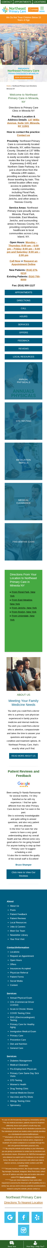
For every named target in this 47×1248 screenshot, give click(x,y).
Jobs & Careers (17, 926)
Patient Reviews (18, 918)
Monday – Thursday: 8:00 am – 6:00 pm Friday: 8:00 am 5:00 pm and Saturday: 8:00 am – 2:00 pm (23, 249)
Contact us (23, 135)
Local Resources (18, 922)
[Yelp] (37, 1217)
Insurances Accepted (20, 968)
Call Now (15, 261)
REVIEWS (24, 348)
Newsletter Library (19, 935)
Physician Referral (19, 972)
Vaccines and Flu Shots (21, 1097)
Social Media (16, 981)
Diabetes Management (21, 1060)
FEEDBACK (23, 340)
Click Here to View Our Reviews (23, 874)
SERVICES (23, 324)
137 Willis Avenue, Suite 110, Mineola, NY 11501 (23, 123)
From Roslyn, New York (24, 612)
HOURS (23, 316)
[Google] (10, 1217)
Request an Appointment (22, 956)
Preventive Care (18, 1040)
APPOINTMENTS (23, 292)
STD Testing (16, 1080)
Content (14, 985)
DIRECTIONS (23, 300)
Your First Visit (17, 939)
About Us (14, 906)
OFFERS (23, 332)
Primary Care (16, 1035)
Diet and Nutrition (18, 1044)
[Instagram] (23, 1230)
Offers (13, 964)
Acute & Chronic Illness (21, 1009)
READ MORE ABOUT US (23, 756)
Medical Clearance (19, 1065)
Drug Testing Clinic (19, 1088)
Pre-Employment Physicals (23, 1069)
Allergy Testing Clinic (20, 1101)
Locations (14, 952)
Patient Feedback (18, 914)
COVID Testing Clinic (20, 1013)
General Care (16, 1048)
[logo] (14, 7)
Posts (13, 910)
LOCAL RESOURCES (23, 356)
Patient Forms (17, 977)
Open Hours (16, 960)
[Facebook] (23, 1217)
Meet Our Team (17, 931)
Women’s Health (18, 1084)
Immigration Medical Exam (23, 1031)
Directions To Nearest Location (23, 1202)
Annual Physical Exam (21, 998)
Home (9, 86)
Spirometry (15, 1105)
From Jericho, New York (24, 608)
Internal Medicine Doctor (22, 1093)
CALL (23, 308)
